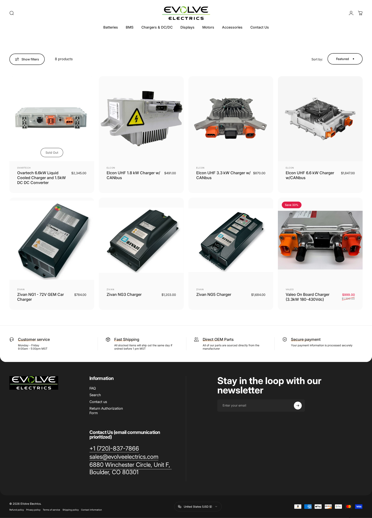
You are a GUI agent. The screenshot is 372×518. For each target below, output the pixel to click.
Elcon (111, 167)
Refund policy (16, 509)
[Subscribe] (298, 405)
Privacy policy (33, 509)
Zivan (21, 289)
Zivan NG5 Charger (213, 294)
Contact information (91, 509)
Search (95, 395)
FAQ (92, 388)
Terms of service (51, 509)
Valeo (290, 289)
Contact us (98, 402)
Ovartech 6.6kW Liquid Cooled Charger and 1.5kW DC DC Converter (41, 178)
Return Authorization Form (106, 410)
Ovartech (24, 167)
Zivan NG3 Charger (124, 294)
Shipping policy (70, 509)
